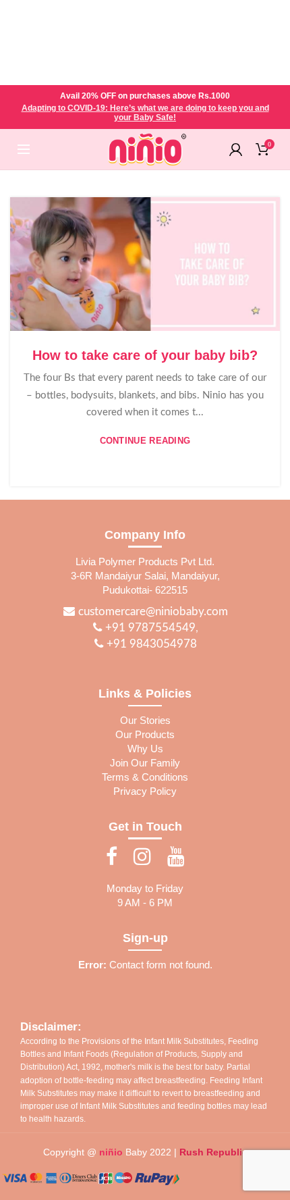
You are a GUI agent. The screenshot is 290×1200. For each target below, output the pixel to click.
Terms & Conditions (145, 777)
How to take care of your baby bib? (145, 355)
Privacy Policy (145, 791)
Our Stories (145, 720)
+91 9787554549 (149, 627)
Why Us (145, 748)
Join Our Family (145, 762)
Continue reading (145, 440)
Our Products (145, 734)
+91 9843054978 (150, 644)
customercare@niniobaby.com (153, 611)
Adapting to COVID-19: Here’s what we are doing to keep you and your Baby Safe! (145, 112)
